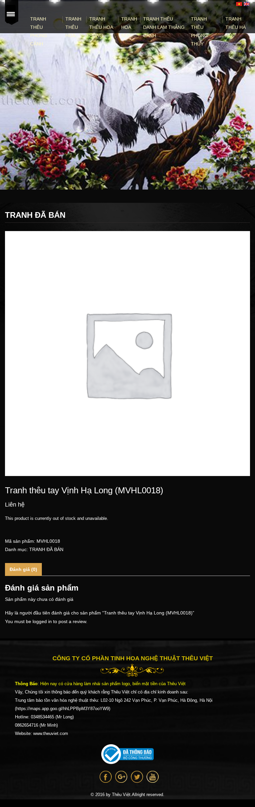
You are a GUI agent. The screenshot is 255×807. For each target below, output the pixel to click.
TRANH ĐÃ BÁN (46, 549)
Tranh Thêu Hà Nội (235, 27)
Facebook (106, 777)
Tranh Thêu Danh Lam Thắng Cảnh (164, 27)
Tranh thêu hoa (73, 27)
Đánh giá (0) (23, 569)
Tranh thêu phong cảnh (38, 31)
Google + (121, 777)
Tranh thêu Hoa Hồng (101, 27)
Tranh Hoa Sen (129, 27)
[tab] (23, 569)
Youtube (152, 777)
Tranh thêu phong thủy (199, 31)
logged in (42, 621)
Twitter (137, 777)
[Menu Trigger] (10, 14)
